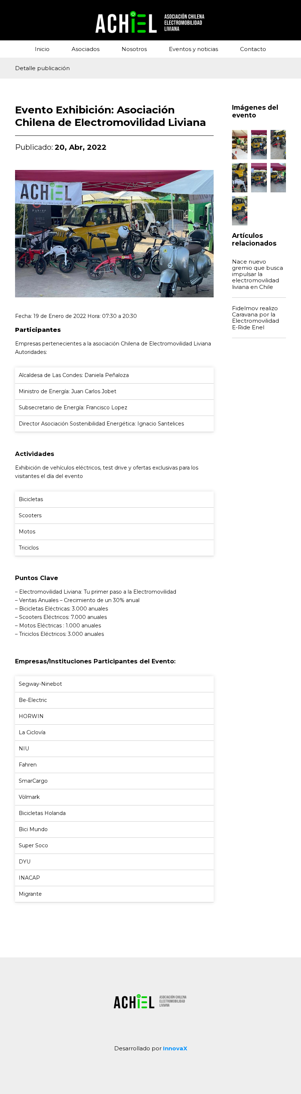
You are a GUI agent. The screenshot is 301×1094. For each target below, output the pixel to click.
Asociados (85, 49)
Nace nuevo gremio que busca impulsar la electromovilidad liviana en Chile (257, 274)
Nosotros (134, 49)
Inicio (42, 49)
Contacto (253, 49)
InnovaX (175, 1048)
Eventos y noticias (193, 49)
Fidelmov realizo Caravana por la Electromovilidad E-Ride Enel (255, 318)
